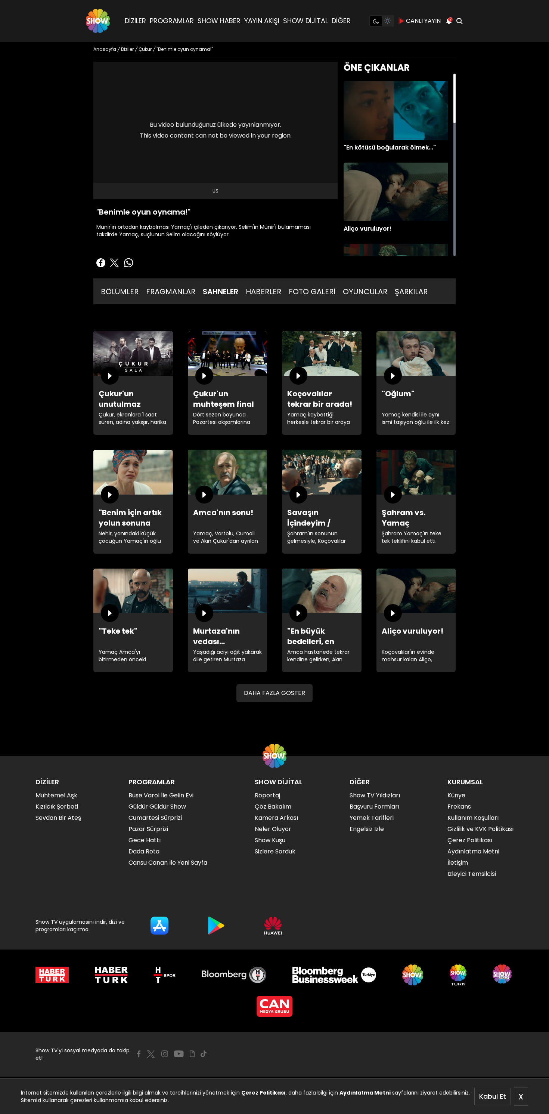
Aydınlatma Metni (365, 1092)
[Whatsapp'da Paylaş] (128, 263)
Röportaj (267, 795)
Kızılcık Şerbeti (56, 806)
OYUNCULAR (365, 291)
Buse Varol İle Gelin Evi (160, 795)
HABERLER (263, 291)
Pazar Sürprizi (148, 829)
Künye (456, 795)
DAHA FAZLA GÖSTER (274, 693)
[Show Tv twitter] (150, 1054)
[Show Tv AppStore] (159, 926)
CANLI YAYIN (423, 20)
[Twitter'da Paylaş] (114, 262)
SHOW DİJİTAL (305, 20)
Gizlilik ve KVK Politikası (480, 829)
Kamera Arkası (276, 817)
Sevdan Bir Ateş (58, 817)
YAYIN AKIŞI (261, 20)
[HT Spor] (164, 975)
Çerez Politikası (263, 1092)
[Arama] (459, 21)
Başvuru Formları (374, 806)
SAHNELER (220, 291)
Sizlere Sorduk (275, 851)
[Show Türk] (458, 974)
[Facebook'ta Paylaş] (100, 262)
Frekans (459, 806)
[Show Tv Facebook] (138, 1053)
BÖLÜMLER (120, 291)
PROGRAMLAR (172, 20)
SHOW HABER (219, 20)
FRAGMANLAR (170, 291)
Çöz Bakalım (273, 806)
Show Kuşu (270, 840)
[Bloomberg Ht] (234, 975)
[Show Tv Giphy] (192, 1053)
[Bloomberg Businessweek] (334, 975)
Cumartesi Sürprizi (155, 817)
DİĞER (341, 20)
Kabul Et (492, 1096)
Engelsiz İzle (367, 829)
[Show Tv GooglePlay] (216, 926)
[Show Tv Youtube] (179, 1053)
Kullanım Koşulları (473, 817)
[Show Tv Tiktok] (204, 1053)
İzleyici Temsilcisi (471, 874)
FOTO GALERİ (312, 291)
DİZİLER (135, 20)
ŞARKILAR (411, 291)
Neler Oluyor (273, 829)
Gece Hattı (144, 840)
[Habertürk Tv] (111, 975)
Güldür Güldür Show (157, 806)
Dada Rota (143, 851)
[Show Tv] (98, 21)
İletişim (457, 862)
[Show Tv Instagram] (164, 1053)
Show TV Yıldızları (375, 795)
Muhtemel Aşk (56, 795)
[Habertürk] (52, 975)
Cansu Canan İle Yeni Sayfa (167, 862)
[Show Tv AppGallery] (273, 926)
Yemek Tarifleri (372, 817)
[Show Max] (503, 974)
